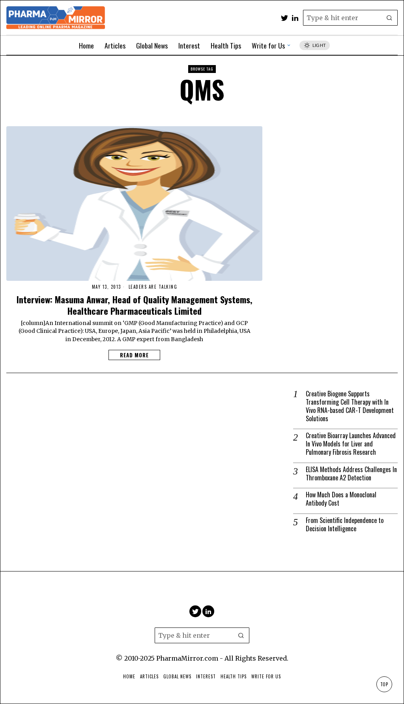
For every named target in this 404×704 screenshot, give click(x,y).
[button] (390, 18)
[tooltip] (284, 17)
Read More (134, 355)
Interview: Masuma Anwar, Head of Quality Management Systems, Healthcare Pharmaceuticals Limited (134, 304)
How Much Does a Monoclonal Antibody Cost (341, 499)
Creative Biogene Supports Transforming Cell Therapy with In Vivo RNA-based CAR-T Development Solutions (350, 406)
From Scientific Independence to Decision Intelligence (344, 524)
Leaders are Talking (153, 287)
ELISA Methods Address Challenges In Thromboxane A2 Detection (351, 473)
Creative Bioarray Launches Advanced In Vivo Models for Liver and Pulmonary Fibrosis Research (351, 443)
